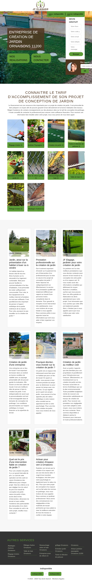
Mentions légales (58, 579)
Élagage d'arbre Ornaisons (13, 555)
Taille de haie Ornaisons (28, 552)
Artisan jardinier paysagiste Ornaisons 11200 (77, 551)
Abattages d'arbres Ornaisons (11, 548)
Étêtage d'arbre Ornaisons (29, 546)
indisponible (59, 14)
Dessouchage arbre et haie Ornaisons (44, 547)
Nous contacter (41, 58)
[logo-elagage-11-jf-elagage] (46, 5)
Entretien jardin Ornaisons (60, 550)
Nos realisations (18, 58)
